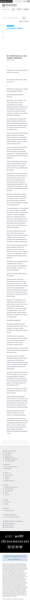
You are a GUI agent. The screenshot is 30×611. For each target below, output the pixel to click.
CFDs (6, 504)
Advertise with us (9, 480)
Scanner (26, 9)
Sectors (19, 9)
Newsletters (8, 468)
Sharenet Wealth (9, 527)
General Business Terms (11, 487)
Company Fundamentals (11, 458)
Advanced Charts (9, 510)
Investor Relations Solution (12, 516)
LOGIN (25, 1)
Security (7, 494)
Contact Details (9, 475)
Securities (7, 502)
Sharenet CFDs (9, 525)
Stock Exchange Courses (10, 466)
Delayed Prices (9, 457)
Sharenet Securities (10, 523)
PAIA (6, 492)
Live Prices (8, 455)
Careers (7, 478)
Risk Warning (8, 490)
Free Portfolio (8, 453)
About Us (7, 477)
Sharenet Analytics (10, 460)
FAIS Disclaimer (9, 489)
